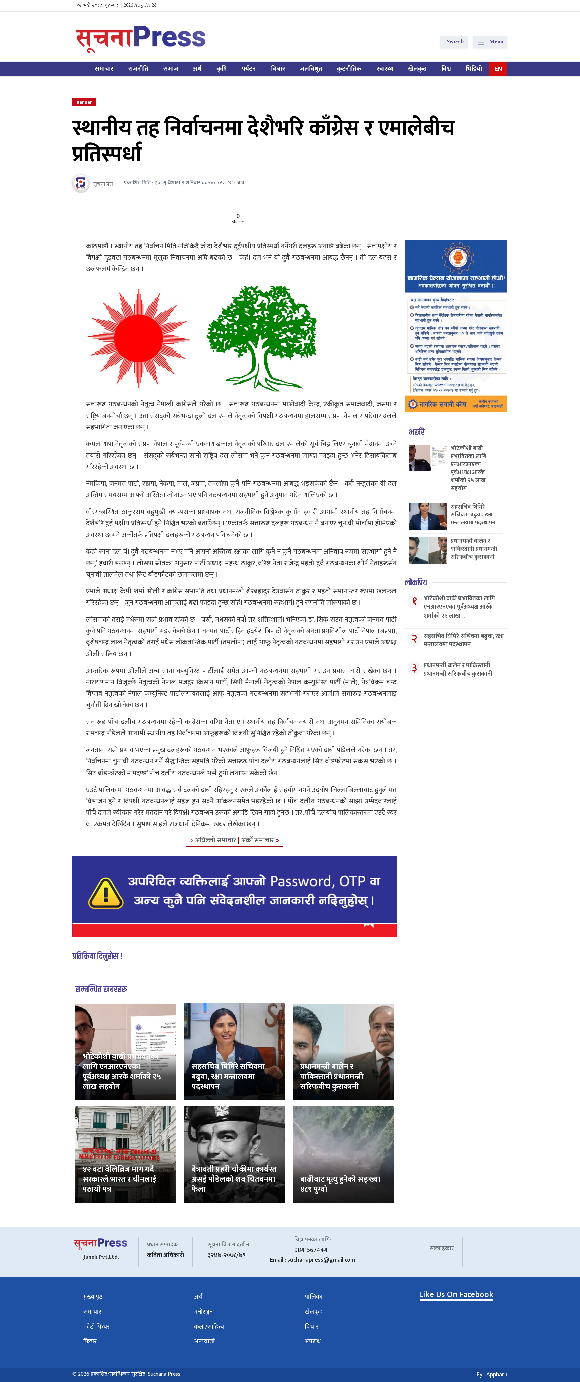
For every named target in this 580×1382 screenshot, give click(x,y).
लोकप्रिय (416, 582)
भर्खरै (417, 432)
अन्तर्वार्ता (204, 1341)
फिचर (90, 1341)
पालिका (314, 1297)
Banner (84, 102)
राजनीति (138, 69)
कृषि (221, 69)
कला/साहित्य (209, 1327)
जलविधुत (311, 69)
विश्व (446, 69)
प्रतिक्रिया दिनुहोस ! (97, 956)
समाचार (104, 69)
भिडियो (474, 69)
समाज (170, 69)
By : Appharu (492, 1375)
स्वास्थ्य (385, 69)
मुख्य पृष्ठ (93, 1297)
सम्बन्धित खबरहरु (101, 989)
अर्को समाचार (258, 840)
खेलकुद (417, 69)
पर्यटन (249, 69)
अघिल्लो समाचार (216, 840)
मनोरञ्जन (203, 1312)
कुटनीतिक (349, 69)
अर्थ (197, 69)
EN (498, 69)
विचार (278, 69)
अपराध (313, 1341)
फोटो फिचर (96, 1327)
